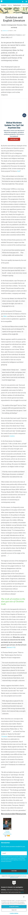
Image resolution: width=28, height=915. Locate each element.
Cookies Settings (14, 913)
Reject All (14, 909)
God (18, 171)
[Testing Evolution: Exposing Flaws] (7, 824)
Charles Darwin (17, 5)
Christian (4, 736)
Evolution (3, 5)
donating (23, 876)
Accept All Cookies (14, 906)
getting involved (14, 877)
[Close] (23, 897)
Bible (5, 316)
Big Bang (10, 5)
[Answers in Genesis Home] (4, 1)
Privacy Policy (23, 856)
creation (12, 436)
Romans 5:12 (11, 647)
